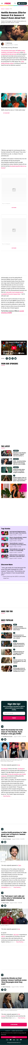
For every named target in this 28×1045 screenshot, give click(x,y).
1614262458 (6, 113)
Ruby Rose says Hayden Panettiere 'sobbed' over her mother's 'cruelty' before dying (19, 455)
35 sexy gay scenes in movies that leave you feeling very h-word (19, 670)
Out (19, 765)
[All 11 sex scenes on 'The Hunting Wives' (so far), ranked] (6, 660)
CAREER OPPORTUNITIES (17, 1031)
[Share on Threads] (12, 358)
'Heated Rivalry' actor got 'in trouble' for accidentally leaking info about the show (17, 550)
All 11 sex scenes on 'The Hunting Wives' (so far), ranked (19, 661)
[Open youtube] (21, 1039)
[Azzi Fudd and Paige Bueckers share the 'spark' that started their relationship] (4, 533)
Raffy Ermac (9, 43)
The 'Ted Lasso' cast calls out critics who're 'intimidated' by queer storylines (13, 898)
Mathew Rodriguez (7, 839)
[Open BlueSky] (10, 1039)
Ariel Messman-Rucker (7, 736)
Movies (15, 624)
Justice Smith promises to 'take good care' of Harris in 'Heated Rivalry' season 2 (13, 834)
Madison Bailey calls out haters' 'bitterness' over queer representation (20, 479)
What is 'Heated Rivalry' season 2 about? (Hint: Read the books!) (18, 539)
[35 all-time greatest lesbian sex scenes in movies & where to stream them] (6, 644)
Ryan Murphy (4, 768)
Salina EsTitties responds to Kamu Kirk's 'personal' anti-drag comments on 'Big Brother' (17, 557)
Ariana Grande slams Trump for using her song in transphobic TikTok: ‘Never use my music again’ (19, 472)
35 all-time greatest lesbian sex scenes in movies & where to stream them (19, 645)
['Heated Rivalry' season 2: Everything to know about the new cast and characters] (4, 545)
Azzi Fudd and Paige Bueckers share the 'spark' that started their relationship (17, 533)
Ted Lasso (16, 934)
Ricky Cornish (6, 902)
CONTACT (7, 1031)
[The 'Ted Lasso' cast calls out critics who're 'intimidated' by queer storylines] (14, 916)
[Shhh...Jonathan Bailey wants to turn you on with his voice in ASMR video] (6, 461)
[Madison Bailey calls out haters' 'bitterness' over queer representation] (6, 478)
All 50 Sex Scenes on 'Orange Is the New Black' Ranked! (18, 653)
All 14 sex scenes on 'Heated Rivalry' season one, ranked (19, 636)
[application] (14, 491)
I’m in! (14, 718)
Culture (7, 9)
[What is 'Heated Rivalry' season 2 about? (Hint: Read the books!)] (4, 539)
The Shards (20, 768)
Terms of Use (3, 1034)
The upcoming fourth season (8, 50)
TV (11, 9)
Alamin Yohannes (6, 986)
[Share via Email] (10, 358)
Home (2, 9)
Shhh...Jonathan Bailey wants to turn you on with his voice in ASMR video (19, 463)
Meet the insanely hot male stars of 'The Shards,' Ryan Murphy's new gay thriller (12, 732)
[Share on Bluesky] (15, 358)
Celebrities (16, 450)
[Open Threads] (14, 1039)
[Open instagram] (17, 1039)
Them (19, 865)
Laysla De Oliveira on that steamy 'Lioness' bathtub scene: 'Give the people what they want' (14, 981)
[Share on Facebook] (7, 358)
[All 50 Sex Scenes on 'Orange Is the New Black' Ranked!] (6, 652)
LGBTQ (3, 936)
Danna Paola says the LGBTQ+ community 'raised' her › (14, 577)
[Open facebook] (7, 1039)
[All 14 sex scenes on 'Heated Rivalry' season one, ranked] (6, 635)
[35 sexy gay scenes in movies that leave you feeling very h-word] (6, 668)
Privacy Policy (21, 1032)
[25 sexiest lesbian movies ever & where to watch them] (6, 627)
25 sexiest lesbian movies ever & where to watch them (19, 628)
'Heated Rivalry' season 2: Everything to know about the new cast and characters (17, 545)
